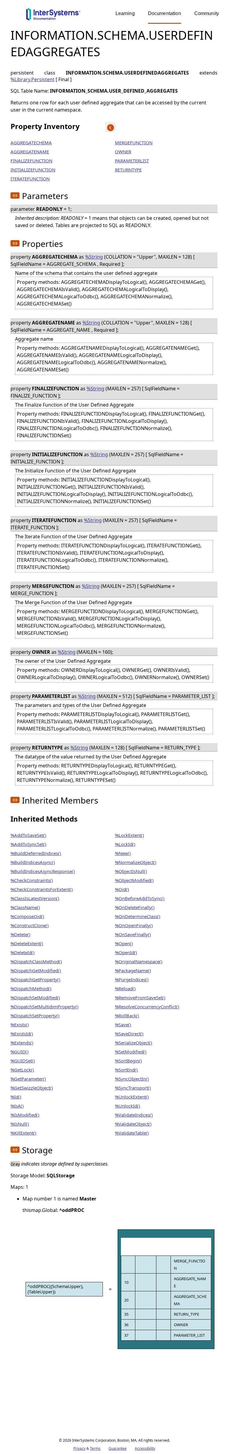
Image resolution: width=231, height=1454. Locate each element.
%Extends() (22, 1043)
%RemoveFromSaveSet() (140, 997)
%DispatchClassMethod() (36, 961)
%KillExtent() (23, 1133)
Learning (125, 13)
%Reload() (125, 988)
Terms (95, 1448)
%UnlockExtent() (132, 1097)
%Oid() (122, 889)
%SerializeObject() (133, 1043)
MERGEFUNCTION (133, 143)
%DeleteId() (23, 952)
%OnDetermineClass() (137, 916)
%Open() (124, 943)
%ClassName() (25, 907)
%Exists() (20, 1025)
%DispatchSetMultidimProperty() (45, 1007)
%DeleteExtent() (27, 943)
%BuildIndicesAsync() (33, 862)
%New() (123, 853)
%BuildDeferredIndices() (36, 853)
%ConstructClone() (30, 925)
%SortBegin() (128, 1061)
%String (94, 257)
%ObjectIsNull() (131, 871)
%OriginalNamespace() (138, 961)
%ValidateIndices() (134, 1115)
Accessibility (145, 1448)
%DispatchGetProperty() (35, 979)
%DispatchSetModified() (35, 997)
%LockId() (125, 844)
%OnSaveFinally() (133, 934)
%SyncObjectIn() (132, 1079)
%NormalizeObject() (135, 862)
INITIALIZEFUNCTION (33, 170)
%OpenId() (126, 952)
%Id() (16, 1097)
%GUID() (20, 1052)
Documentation (164, 13)
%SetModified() (130, 1052)
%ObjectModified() (134, 880)
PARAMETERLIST (132, 161)
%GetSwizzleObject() (32, 1088)
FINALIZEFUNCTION (31, 161)
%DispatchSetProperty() (35, 1016)
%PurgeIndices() (132, 979)
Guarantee (118, 1448)
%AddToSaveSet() (28, 835)
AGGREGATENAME (30, 152)
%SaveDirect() (129, 1034)
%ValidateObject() (133, 1124)
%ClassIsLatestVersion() (35, 898)
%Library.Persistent (32, 79)
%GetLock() (22, 1070)
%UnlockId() (127, 1106)
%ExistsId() (22, 1034)
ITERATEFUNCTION (30, 179)
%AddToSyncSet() (28, 844)
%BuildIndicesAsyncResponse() (43, 871)
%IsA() (17, 1106)
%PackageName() (133, 970)
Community (206, 13)
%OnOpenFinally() (134, 925)
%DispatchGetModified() (36, 970)
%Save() (123, 1025)
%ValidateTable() (132, 1133)
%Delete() (20, 934)
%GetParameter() (28, 1079)
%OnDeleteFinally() (135, 907)
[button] (15, 195)
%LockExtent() (129, 835)
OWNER (123, 152)
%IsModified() (25, 1115)
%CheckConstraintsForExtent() (42, 889)
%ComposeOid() (27, 916)
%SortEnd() (126, 1070)
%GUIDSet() (23, 1061)
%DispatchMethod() (31, 988)
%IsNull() (20, 1124)
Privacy (79, 1448)
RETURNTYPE (128, 170)
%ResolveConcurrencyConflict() (147, 1007)
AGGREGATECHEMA (31, 143)
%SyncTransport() (133, 1088)
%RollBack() (127, 1016)
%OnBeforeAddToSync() (140, 898)
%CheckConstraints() (32, 880)
